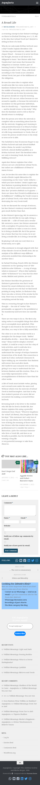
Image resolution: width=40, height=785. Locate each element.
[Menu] (37, 3)
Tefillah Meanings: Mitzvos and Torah (19, 673)
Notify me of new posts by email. (17, 545)
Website (7, 526)
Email (24, 518)
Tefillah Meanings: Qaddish (15, 667)
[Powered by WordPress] (12, 773)
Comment (8, 503)
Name (7, 518)
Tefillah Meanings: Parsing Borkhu (18, 654)
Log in (6, 737)
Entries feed (8, 743)
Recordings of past (15, 603)
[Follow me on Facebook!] (24, 560)
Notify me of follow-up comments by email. (18, 537)
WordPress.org (10, 753)
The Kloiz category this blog (16, 605)
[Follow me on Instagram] (36, 560)
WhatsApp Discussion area (16, 600)
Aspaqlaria (7, 2)
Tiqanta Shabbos (20, 714)
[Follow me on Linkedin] (28, 560)
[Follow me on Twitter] (32, 560)
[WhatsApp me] (16, 560)
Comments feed (10, 748)
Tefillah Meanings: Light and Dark (18, 649)
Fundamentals (9, 16)
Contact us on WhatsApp (15, 592)
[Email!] (20, 560)
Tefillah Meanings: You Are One (22, 696)
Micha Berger (9, 27)
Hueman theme (32, 773)
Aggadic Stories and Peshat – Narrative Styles (26, 478)
